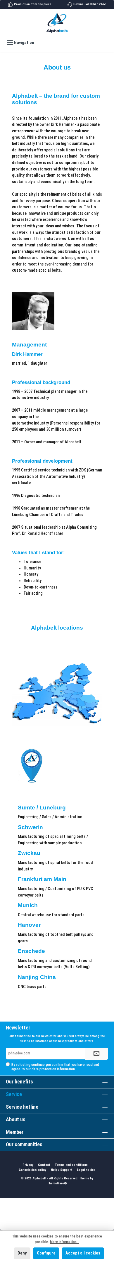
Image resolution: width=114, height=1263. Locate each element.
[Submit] (96, 1054)
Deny (22, 1253)
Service (14, 1094)
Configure (46, 1253)
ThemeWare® (57, 1183)
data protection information (53, 1069)
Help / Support (61, 1170)
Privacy (28, 1165)
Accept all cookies (82, 1253)
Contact (44, 1165)
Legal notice (86, 1170)
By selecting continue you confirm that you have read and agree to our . (55, 1066)
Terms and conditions (71, 1165)
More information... (64, 1242)
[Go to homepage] (57, 23)
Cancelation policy (32, 1170)
